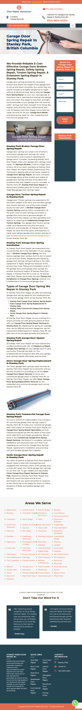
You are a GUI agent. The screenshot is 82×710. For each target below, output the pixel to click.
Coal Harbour (59, 513)
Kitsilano (41, 545)
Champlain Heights (30, 513)
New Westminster (61, 554)
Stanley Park (11, 570)
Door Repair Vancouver (39, 707)
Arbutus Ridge (44, 510)
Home (8, 29)
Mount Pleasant (28, 554)
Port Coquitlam (12, 560)
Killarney (57, 542)
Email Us (62, 666)
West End (10, 576)
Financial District (60, 528)
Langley (57, 545)
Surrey (9, 573)
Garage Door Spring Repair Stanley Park (40, 29)
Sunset (56, 570)
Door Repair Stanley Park (19, 29)
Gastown (10, 531)
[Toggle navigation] (73, 26)
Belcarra (57, 510)
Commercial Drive (61, 516)
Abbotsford (11, 510)
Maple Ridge (43, 551)
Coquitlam (10, 519)
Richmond (58, 560)
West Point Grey (29, 576)
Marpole (57, 551)
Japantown (11, 542)
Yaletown (10, 579)
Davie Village (27, 519)
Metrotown (11, 554)
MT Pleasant (43, 554)
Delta (40, 519)
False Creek (43, 528)
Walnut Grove (59, 573)
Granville (9, 536)
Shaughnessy (27, 567)
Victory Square (44, 573)
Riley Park (58, 564)
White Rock (58, 576)
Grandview (42, 531)
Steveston (26, 570)
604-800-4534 (57, 20)
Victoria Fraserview (30, 573)
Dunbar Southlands (30, 525)
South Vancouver (61, 567)
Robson (9, 567)
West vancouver (44, 576)
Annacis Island (28, 510)
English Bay (58, 525)
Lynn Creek (58, 548)
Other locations (44, 557)
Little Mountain (44, 548)
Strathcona (42, 570)
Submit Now (65, 120)
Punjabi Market (28, 560)
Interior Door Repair (45, 669)
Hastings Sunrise (45, 536)
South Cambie (44, 567)
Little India (10, 548)
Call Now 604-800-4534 (18, 25)
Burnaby (9, 513)
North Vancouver (13, 557)
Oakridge (26, 557)
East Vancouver (44, 525)
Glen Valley (26, 531)
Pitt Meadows (59, 557)
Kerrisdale (42, 542)
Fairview (25, 528)
